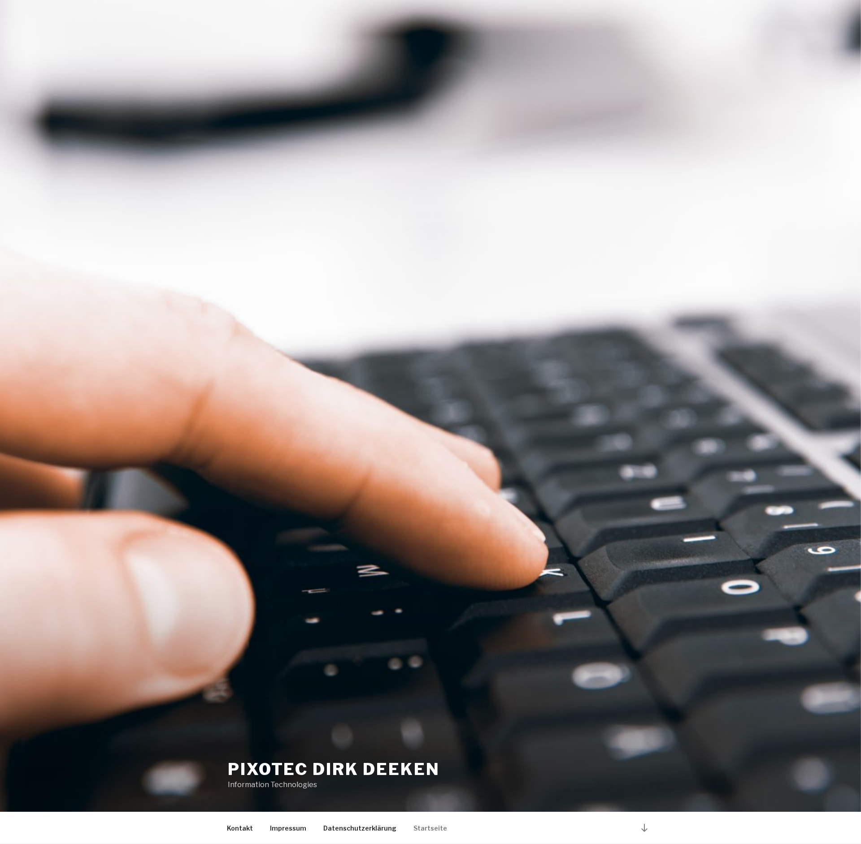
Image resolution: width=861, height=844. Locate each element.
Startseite (430, 828)
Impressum (288, 828)
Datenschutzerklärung (359, 828)
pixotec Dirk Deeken (334, 769)
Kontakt (240, 828)
